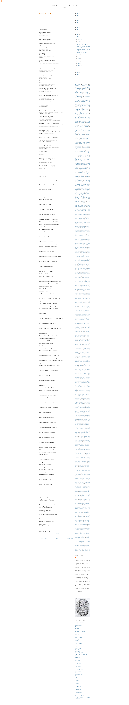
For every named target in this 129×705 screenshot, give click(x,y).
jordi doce (77, 416)
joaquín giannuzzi (81, 412)
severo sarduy (77, 272)
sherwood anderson (78, 528)
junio (79, 58)
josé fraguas (81, 125)
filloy (89, 370)
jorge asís (80, 165)
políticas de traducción (80, 101)
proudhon (76, 504)
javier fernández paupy (83, 87)
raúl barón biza (81, 508)
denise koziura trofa (82, 130)
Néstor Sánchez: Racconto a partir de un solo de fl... (83, 47)
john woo (88, 415)
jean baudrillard (80, 406)
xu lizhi (80, 550)
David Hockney (78, 681)
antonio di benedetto (86, 181)
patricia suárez (77, 495)
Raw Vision (77, 640)
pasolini (79, 206)
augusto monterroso (83, 307)
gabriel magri (77, 377)
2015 (78, 32)
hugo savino (85, 91)
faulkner (88, 231)
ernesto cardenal (77, 360)
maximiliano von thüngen (80, 256)
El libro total (77, 675)
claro (79, 328)
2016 (78, 31)
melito (83, 473)
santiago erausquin (86, 142)
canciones (84, 221)
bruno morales (87, 315)
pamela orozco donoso (85, 492)
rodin (77, 209)
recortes (78, 97)
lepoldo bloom (82, 433)
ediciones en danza (78, 345)
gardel (82, 378)
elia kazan (84, 348)
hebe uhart (88, 163)
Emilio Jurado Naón (79, 674)
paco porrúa (77, 492)
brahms (89, 314)
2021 (78, 22)
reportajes (76, 129)
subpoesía (87, 530)
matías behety (81, 466)
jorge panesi (86, 165)
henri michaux (81, 394)
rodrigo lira (87, 515)
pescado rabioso (84, 499)
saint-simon (85, 268)
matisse (76, 466)
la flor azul (88, 429)
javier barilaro (88, 239)
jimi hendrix (80, 410)
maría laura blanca (84, 462)
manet (88, 251)
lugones (84, 441)
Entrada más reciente (42, 538)
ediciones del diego (86, 344)
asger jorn (81, 306)
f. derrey (80, 365)
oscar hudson (85, 487)
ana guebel (84, 294)
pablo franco (81, 491)
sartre (87, 113)
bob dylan (79, 314)
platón (84, 173)
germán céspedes (86, 381)
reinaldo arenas (78, 175)
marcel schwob (86, 446)
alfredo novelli (85, 291)
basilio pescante (81, 218)
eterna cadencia (77, 230)
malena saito (84, 251)
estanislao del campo (78, 361)
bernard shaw (77, 311)
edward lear (87, 226)
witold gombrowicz (80, 155)
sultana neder (77, 532)
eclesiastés (82, 343)
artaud (77, 182)
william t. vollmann (86, 277)
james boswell (81, 403)
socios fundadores (77, 530)
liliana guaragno (84, 248)
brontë (77, 315)
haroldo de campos (86, 391)
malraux (82, 444)
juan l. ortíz (88, 138)
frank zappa (81, 374)
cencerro (88, 323)
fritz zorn (79, 375)
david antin (82, 336)
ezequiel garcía (84, 364)
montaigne (76, 257)
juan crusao (85, 419)
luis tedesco (78, 442)
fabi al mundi (85, 365)
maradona (81, 446)
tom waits (87, 537)
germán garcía (77, 163)
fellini (80, 370)
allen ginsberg (81, 144)
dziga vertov (87, 188)
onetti (76, 206)
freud (77, 125)
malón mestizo (87, 444)
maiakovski (79, 251)
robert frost (80, 512)
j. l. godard (79, 119)
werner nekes (82, 546)
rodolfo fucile (82, 515)
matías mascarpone (83, 467)
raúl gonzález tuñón (80, 207)
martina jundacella (78, 458)
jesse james (80, 408)
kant (84, 427)
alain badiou (82, 284)
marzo (79, 63)
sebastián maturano (84, 524)
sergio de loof (85, 525)
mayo (79, 60)
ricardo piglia (82, 152)
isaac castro (83, 138)
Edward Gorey (77, 677)
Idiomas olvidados (78, 658)
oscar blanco (82, 259)
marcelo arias (77, 448)
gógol (85, 389)
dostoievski (82, 160)
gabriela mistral (88, 377)
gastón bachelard (86, 378)
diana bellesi (87, 337)
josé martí (81, 243)
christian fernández (86, 326)
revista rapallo (81, 509)
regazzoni (86, 508)
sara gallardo (88, 521)
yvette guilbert (81, 551)
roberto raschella (87, 207)
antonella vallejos (87, 299)
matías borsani (87, 466)
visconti (83, 545)
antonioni (83, 301)
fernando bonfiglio (78, 147)
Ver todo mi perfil (79, 593)
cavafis (81, 323)
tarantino (87, 533)
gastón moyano (82, 193)
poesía (86, 84)
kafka (78, 105)
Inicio (57, 538)
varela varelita (78, 542)
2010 (78, 72)
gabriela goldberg (86, 147)
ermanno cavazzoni (79, 358)
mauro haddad (84, 470)
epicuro (89, 357)
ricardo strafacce (77, 511)
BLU (76, 694)
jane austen (85, 403)
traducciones (78, 88)
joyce (89, 105)
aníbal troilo (87, 301)
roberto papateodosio (84, 513)
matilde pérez (87, 465)
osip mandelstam (80, 488)
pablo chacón (81, 490)
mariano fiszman (78, 121)
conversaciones (78, 108)
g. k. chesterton (77, 234)
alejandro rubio (83, 117)
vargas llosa (83, 542)
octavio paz (84, 486)
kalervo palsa (80, 427)
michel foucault (79, 171)
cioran (85, 327)
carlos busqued (79, 222)
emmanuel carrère (87, 353)
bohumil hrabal (84, 314)
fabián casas (77, 231)
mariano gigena (84, 452)
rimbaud (87, 152)
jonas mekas (78, 242)
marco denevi (78, 449)
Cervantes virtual (78, 686)
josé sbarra (81, 131)
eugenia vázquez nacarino (83, 362)
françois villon (87, 232)
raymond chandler (81, 264)
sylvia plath (85, 143)
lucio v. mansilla (77, 201)
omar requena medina (85, 205)
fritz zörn (83, 375)
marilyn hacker (82, 453)
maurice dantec (88, 469)
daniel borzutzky (86, 332)
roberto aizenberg (86, 512)
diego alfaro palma (84, 339)
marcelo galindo (82, 448)
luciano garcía (86, 200)
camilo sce (79, 221)
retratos (88, 104)
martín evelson (87, 202)
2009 (78, 74)
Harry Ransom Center (79, 662)
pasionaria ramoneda (86, 494)
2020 (78, 24)
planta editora (87, 503)
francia (85, 373)
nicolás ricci (77, 205)
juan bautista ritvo (83, 244)
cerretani (76, 324)
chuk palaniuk (77, 327)
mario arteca (78, 454)
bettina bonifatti (81, 156)
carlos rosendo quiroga (78, 322)
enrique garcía (88, 354)
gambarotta (77, 378)
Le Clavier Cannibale (79, 652)
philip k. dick (82, 500)
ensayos (86, 357)
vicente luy (84, 135)
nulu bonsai (77, 486)
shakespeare (77, 176)
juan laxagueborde (86, 421)
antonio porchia (78, 301)
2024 (78, 17)
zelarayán (88, 98)
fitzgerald (83, 161)
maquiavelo (77, 446)
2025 (78, 15)
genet (76, 379)
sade (88, 517)
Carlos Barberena (78, 689)
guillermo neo (83, 163)
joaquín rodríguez (87, 412)
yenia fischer (85, 550)
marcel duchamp (83, 252)
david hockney (87, 336)
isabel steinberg (79, 196)
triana (79, 273)
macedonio (77, 110)
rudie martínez (80, 268)
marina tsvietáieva (82, 127)
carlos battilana (87, 320)
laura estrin (83, 105)
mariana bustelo (80, 450)
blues (76, 314)
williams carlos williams (79, 278)
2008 (78, 76)
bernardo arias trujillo (83, 311)
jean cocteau (78, 240)
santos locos (83, 521)
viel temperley (82, 177)
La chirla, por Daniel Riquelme (83, 44)
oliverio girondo (81, 134)
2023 (78, 18)
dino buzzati (87, 340)
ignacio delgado (84, 398)
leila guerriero (82, 432)
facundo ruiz (80, 366)
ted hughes (81, 534)
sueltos (83, 85)
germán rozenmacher (84, 382)
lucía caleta (81, 249)
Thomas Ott (77, 628)
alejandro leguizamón (81, 290)
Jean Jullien (77, 655)
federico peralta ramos (82, 369)
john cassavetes (86, 196)
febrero (79, 65)
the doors (80, 536)
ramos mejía (81, 505)
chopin (89, 222)
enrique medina (84, 356)
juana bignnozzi (77, 425)
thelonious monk (85, 536)
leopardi (77, 433)
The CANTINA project (81, 557)
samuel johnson (85, 175)
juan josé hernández (87, 420)
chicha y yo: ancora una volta (85, 118)
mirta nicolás (83, 104)
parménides (76, 494)
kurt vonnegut (77, 247)
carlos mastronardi (87, 137)
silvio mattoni (88, 528)
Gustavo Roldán (78, 663)
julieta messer (83, 425)
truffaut (88, 273)
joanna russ (76, 411)
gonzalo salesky (77, 385)
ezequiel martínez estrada (85, 230)
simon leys (82, 176)
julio (79, 56)
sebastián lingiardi (83, 209)
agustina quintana (87, 281)
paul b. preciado (87, 495)
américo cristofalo (81, 215)
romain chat (82, 516)
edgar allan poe (77, 189)
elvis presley (87, 352)
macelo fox (87, 442)
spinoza (87, 176)
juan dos (85, 131)
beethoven (87, 218)
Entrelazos (77, 672)
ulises (77, 541)
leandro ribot (83, 139)
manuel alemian (83, 114)
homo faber (78, 238)
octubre (79, 41)
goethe (88, 193)
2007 (78, 77)
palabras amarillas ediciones (83, 116)
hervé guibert (81, 194)
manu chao (76, 445)
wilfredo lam (87, 546)
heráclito (87, 394)
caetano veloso (81, 319)
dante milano (77, 336)
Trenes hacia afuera (78, 625)
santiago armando (78, 92)
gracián (89, 385)
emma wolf (81, 353)
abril (79, 61)
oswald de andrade (87, 488)
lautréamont (83, 150)
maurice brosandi (81, 469)
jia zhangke (85, 408)
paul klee (81, 496)
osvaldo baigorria (77, 260)
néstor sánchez (85, 97)
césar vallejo (84, 186)
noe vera (81, 484)
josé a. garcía (84, 167)
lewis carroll (87, 198)
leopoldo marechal (80, 198)
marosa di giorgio (83, 457)
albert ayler (87, 284)
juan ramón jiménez (78, 424)
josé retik (81, 417)
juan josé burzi (81, 420)
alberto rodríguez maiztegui (85, 286)
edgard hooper (87, 343)
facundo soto (85, 366)
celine (84, 323)
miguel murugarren (84, 474)
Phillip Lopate (77, 646)
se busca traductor (84, 89)
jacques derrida (83, 239)
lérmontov (82, 442)
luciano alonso (87, 437)
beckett (78, 118)
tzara (76, 274)
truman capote (81, 211)
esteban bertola (87, 160)
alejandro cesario (87, 180)
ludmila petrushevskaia (78, 441)
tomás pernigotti (82, 538)
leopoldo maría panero (83, 247)
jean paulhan (86, 406)
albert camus (85, 214)
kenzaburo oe (81, 428)
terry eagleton (87, 534)
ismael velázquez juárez (81, 400)
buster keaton (84, 316)
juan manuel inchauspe (78, 423)
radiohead (76, 505)
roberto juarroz (77, 513)
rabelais (88, 504)
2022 (78, 20)
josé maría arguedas (87, 243)
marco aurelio (88, 448)
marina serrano (88, 453)
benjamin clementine (86, 310)
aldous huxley (80, 180)
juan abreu (77, 244)
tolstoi (82, 154)
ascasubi (87, 144)
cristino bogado (86, 158)
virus (80, 545)
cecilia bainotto (78, 93)
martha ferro (88, 457)
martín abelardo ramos (86, 458)
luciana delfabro (81, 437)
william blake (77, 547)
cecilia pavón (86, 184)
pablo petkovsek (86, 491)
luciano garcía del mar (78, 438)
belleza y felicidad (79, 310)
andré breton (87, 155)
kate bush (76, 428)
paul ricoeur (86, 496)
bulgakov (76, 316)
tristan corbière (83, 273)
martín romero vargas (84, 459)
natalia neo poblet (87, 478)
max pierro (85, 471)
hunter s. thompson (84, 164)
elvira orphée (82, 352)
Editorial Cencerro (78, 678)
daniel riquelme (82, 159)
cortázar (87, 146)
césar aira (88, 123)
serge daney (85, 269)
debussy (82, 337)
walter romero (77, 546)
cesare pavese (81, 324)
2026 (78, 13)
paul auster (82, 495)
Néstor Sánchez (78, 649)
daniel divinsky (77, 333)
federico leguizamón (83, 368)
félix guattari (87, 375)
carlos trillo (84, 322)
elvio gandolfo (77, 227)
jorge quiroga (77, 91)
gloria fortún (81, 383)
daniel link (77, 159)
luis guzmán (88, 441)
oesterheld (88, 486)
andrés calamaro (79, 181)
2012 (78, 69)
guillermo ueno (88, 387)
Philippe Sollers (78, 648)
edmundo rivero (84, 345)
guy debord (77, 114)
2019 (78, 25)
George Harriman (78, 666)
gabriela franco (82, 377)
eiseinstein (84, 347)
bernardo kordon (77, 219)
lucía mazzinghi (86, 440)
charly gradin (77, 326)
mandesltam (85, 169)
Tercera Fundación (78, 632)
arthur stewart (85, 305)
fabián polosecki (82, 231)
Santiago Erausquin (78, 637)
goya (81, 385)
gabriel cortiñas (85, 109)
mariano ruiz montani (87, 253)
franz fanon (86, 374)
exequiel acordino (86, 190)
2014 (78, 34)
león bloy (80, 169)
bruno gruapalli (81, 315)
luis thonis (86, 93)
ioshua (82, 399)
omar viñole (77, 259)
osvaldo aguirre (87, 259)
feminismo (82, 232)
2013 (78, 36)
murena (76, 152)
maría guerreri (84, 461)
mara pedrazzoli (77, 252)
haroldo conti (80, 391)
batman (76, 156)
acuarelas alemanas (82, 280)
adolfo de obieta (81, 281)
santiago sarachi (77, 521)
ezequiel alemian (77, 192)
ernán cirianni (87, 228)
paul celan (77, 496)
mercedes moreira (87, 473)
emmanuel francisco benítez (80, 354)
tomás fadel (77, 538)
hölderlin (78, 138)
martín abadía (82, 202)
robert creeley (80, 265)
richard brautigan (84, 511)
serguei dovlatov (86, 270)
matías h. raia (88, 255)
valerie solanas (88, 541)
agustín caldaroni (78, 282)
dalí (76, 223)
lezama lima (78, 248)
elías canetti (77, 353)
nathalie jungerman (79, 479)
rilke (76, 265)
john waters (77, 415)
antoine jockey (81, 299)
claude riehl (83, 328)
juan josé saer (77, 150)
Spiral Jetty (77, 634)
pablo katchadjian (83, 260)
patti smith (83, 206)
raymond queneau (77, 507)
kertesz (85, 428)
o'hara (80, 486)
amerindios (88, 293)
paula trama (87, 261)
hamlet (81, 236)
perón (80, 499)
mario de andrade (84, 454)
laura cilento (82, 431)
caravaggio (76, 320)
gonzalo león (87, 235)
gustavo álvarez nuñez (79, 389)
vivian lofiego (87, 545)
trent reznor (87, 538)
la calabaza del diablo (82, 429)
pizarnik (86, 263)
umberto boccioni (81, 541)
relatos (84, 88)
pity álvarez (82, 503)
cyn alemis (87, 331)
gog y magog (87, 383)
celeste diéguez (77, 185)
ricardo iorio (87, 264)
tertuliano (76, 536)
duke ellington (81, 341)
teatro (85, 210)
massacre (76, 465)
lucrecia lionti (81, 440)
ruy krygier (85, 517)
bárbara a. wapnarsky (83, 318)
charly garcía (83, 185)
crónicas (77, 85)
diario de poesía (77, 339)
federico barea (77, 232)
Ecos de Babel (77, 680)
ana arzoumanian (78, 294)
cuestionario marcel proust (85, 95)
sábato (81, 533)
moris (86, 475)
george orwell (85, 379)
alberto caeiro (77, 285)
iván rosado (88, 400)
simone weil (82, 529)
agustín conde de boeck (85, 282)
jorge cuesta (82, 416)
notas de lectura (86, 484)
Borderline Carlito (78, 692)
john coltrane (88, 240)
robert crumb (85, 265)
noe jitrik (77, 484)
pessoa (76, 263)
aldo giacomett (77, 289)
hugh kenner (78, 396)
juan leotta (86, 125)
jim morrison (86, 148)
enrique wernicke (80, 357)
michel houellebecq (80, 203)
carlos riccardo (85, 222)
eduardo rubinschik (82, 226)
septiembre (80, 43)
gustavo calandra (80, 96)
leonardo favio (88, 432)
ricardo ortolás (87, 509)
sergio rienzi (77, 117)
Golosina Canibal (78, 665)
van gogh (76, 213)
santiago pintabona (86, 520)
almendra (84, 293)
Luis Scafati (77, 651)
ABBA (76, 280)
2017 (78, 29)
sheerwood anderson (86, 526)
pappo (88, 260)
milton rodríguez (85, 110)
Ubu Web (77, 623)
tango (84, 533)
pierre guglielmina (81, 263)
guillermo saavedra (82, 387)
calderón (87, 319)
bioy (83, 312)
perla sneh (88, 206)
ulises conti (87, 211)
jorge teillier (77, 417)
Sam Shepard (77, 639)
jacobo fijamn (83, 402)
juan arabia (80, 419)
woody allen (86, 549)
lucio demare (85, 438)
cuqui (83, 331)
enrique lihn (78, 356)
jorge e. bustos (87, 416)
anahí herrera (85, 295)
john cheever (77, 197)
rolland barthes (78, 142)
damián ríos (80, 223)
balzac (89, 117)
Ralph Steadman (78, 642)
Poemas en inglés (78, 645)
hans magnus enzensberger (83, 390)
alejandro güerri (83, 289)
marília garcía (87, 463)
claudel (88, 185)
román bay (82, 113)
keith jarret (83, 197)
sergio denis (80, 270)
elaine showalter (78, 348)
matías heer (77, 467)
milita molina (84, 121)
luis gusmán (86, 249)
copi (83, 146)
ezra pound (78, 161)
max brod (80, 471)
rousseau (81, 517)
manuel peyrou (87, 445)
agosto (79, 54)
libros (89, 85)
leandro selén (77, 432)
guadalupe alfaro (78, 386)
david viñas (77, 160)
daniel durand (83, 333)
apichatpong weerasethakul (79, 302)
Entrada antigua (70, 538)
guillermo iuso (77, 236)
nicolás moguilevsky (82, 133)
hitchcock (76, 395)
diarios (82, 188)
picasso (80, 173)
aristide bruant (85, 303)
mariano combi (80, 253)
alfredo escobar (78, 291)
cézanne (81, 332)
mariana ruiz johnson (87, 450)
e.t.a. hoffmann (77, 343)
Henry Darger (77, 660)
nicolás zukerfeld (87, 483)
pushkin (87, 173)
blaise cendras (87, 312)
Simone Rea (77, 636)
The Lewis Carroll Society (80, 631)
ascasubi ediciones (78, 146)
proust (88, 127)
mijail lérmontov (80, 475)
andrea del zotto (81, 297)
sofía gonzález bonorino (83, 129)
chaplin (80, 158)
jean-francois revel (82, 407)
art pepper (80, 305)
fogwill (88, 161)
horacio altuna (81, 395)
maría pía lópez (81, 463)
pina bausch (77, 503)
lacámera (77, 431)
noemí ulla (85, 172)
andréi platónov (87, 297)
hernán (89, 236)
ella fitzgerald (81, 349)
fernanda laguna (85, 370)
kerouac (76, 98)
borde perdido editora (84, 219)
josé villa (85, 417)
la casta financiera (86, 119)
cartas (84, 112)
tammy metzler (77, 154)
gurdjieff (76, 194)
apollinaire (81, 137)
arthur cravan (77, 217)
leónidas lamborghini (78, 200)
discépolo (76, 341)
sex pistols (80, 526)
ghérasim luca (84, 234)
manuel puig (84, 201)
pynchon (80, 504)
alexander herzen (87, 290)
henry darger (85, 236)
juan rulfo (87, 424)
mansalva (76, 127)
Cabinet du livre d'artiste (79, 691)
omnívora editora (78, 487)
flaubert (83, 192)
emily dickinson (83, 227)
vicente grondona (77, 276)
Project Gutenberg (78, 643)
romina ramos (87, 516)
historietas (78, 164)
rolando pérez (77, 516)
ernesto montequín (86, 360)
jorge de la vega (83, 242)
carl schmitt (81, 320)
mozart (85, 171)
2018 (78, 27)
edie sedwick (83, 224)
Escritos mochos (78, 668)
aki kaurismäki (77, 284)
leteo (86, 433)
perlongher (87, 134)
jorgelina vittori (77, 167)
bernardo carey (82, 182)
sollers (81, 143)
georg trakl (79, 379)
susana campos (83, 532)
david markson (77, 337)
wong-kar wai (87, 278)
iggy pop (88, 396)
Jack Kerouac (77, 657)
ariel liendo (79, 303)
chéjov (82, 327)
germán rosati (77, 382)
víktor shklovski (87, 154)
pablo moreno (85, 100)
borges (76, 95)
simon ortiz (77, 529)
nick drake (79, 482)
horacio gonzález (87, 395)
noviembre (80, 39)
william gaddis (82, 547)
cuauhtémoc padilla (78, 331)
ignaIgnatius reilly (77, 398)
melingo (79, 473)
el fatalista (88, 347)
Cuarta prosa (77, 683)
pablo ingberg (78, 112)
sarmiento (76, 143)
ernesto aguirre (81, 228)
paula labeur (81, 261)
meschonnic (81, 140)
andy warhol (87, 215)
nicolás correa (86, 203)
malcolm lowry (77, 444)
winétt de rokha (81, 549)
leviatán (89, 247)
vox (87, 177)
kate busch (87, 427)
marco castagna (86, 151)
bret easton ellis (79, 184)
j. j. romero (78, 402)
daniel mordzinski (86, 335)
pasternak (76, 261)
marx (89, 169)
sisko (81, 272)
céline (84, 108)
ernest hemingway (86, 358)
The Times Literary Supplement (81, 629)
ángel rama (85, 179)
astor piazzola (87, 306)
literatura (77, 84)
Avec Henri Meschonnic (79, 695)
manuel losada (82, 445)
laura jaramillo (87, 431)
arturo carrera (83, 217)
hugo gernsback (83, 396)
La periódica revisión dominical (81, 654)
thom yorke (82, 537)
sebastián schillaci (79, 269)
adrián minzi (80, 214)
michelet (87, 256)
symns (76, 177)
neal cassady (85, 479)
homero (81, 148)
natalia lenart (82, 478)
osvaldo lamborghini (82, 106)
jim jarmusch (83, 240)
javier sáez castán (81, 404)
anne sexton (85, 298)
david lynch (84, 223)
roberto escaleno (87, 140)
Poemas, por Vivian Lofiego (46, 13)
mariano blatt (78, 452)
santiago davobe (80, 520)
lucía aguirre (86, 126)
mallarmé (81, 151)
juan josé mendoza (79, 421)
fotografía (81, 373)
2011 (78, 70)
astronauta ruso (77, 307)
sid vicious (83, 528)
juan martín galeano (86, 423)
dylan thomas (87, 341)
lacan (77, 139)
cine (78, 100)
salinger (89, 268)
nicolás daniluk (84, 482)
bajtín (88, 307)
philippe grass (87, 500)
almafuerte (80, 293)
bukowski (86, 92)
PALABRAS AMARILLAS (64, 6)
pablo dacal (85, 490)
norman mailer (87, 257)
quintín (84, 504)
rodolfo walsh (77, 135)
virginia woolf (84, 276)
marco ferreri (83, 449)
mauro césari (78, 470)
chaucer (81, 326)
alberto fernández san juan (85, 285)
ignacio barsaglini (84, 238)
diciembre (80, 37)
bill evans (79, 312)
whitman (80, 277)
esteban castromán (78, 190)
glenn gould (81, 235)
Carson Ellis (77, 688)
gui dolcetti (84, 386)
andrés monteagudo (78, 298)
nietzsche (80, 172)
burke (80, 316)
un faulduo (80, 274)
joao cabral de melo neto (83, 411)
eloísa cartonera (86, 349)
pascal (81, 494)
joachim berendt (86, 410)
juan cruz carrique (83, 168)
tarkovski (76, 534)
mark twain (78, 255)
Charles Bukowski (78, 685)
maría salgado (83, 255)
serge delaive (80, 525)
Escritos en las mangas (79, 669)
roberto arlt (82, 98)
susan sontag (80, 210)
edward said (80, 347)
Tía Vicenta (77, 626)
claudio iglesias (77, 186)
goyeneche (85, 385)
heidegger (76, 148)
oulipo (77, 490)
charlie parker (87, 324)
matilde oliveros (81, 465)
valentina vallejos (86, 274)
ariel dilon (85, 302)
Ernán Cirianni (78, 671)
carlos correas (87, 96)
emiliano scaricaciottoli (85, 189)
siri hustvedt (87, 529)
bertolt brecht (88, 182)
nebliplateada (81, 257)
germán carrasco (80, 381)
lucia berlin (85, 436)
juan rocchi (83, 424)
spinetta (83, 530)
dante (88, 159)
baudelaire (82, 122)
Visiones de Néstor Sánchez (80, 622)
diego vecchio (81, 340)
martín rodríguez (77, 459)
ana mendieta (80, 295)
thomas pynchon (85, 272)
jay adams (86, 404)
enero (79, 67)
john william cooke (83, 415)
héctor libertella (87, 194)
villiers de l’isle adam (84, 213)
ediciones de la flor (78, 344)
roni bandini (77, 517)
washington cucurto (78, 179)
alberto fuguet (77, 286)
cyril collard (77, 332)
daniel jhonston (80, 335)
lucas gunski (80, 436)
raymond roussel (84, 507)
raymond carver (86, 505)
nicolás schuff (82, 483)
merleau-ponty (78, 474)
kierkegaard (88, 197)
